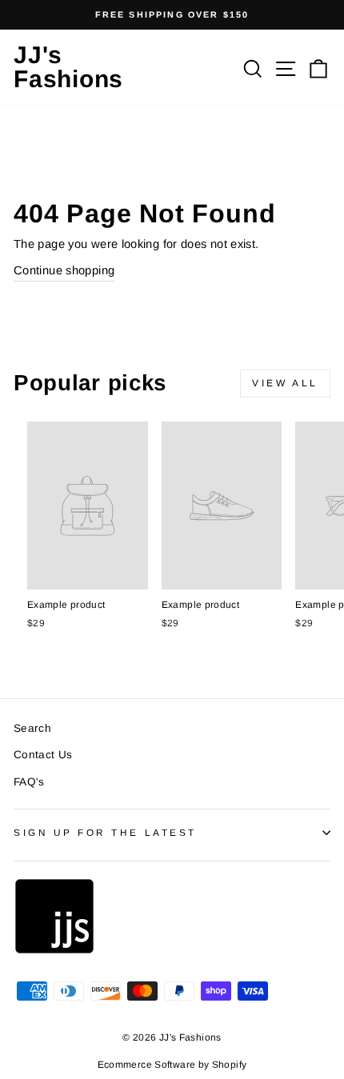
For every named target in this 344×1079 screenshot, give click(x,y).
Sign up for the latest (105, 832)
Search (32, 728)
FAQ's (29, 782)
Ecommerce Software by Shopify (172, 1064)
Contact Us (43, 755)
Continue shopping (64, 270)
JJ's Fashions (68, 67)
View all (285, 383)
